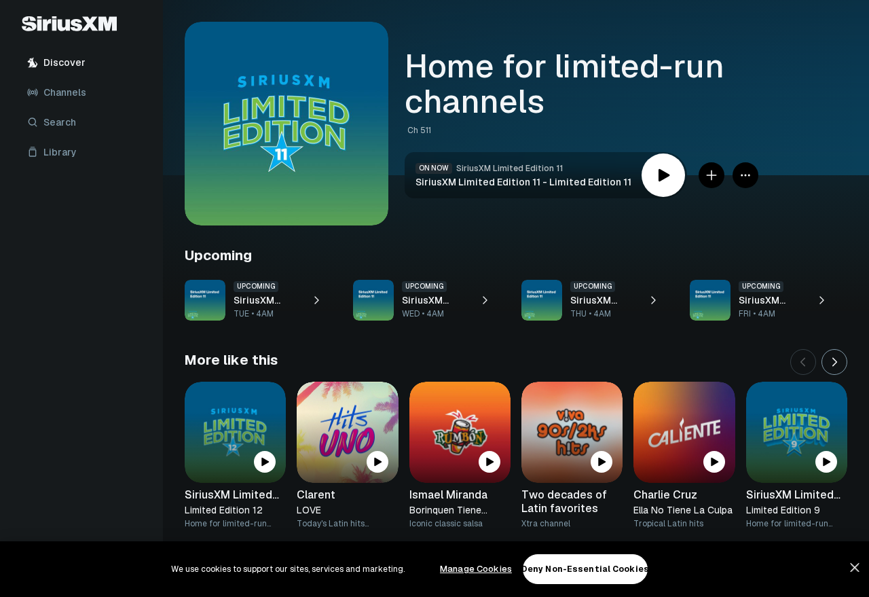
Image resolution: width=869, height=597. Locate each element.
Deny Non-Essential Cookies (585, 569)
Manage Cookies (476, 569)
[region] (434, 569)
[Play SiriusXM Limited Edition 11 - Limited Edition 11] (663, 175)
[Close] (855, 568)
